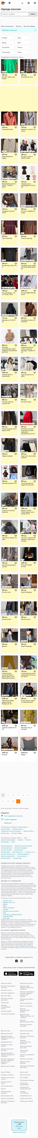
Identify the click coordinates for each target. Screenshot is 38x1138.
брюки (5, 906)
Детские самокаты (26, 1003)
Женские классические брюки (23, 846)
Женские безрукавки (20, 848)
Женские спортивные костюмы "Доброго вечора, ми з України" (27, 994)
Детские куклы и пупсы (6, 1082)
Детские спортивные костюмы (8, 1101)
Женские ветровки (6, 850)
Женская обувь (6, 995)
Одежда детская (6, 1042)
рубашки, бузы (7, 902)
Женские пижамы (17, 833)
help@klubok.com (26, 1096)
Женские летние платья (8, 854)
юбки (4, 913)
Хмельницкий (5, 842)
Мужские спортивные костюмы (27, 1036)
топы (13, 902)
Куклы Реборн (5, 1072)
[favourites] (9, 3)
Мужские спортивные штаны (27, 1055)
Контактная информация (24, 1083)
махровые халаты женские (10, 911)
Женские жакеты (6, 858)
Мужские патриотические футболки (25, 1042)
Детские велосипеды (8, 1066)
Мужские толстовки (26, 1059)
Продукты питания (7, 1075)
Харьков (20, 840)
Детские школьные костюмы (7, 1049)
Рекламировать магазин (16, 57)
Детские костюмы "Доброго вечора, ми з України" (8, 1037)
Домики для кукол (7, 1033)
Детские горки (5, 1031)
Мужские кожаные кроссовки (26, 1046)
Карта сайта (24, 1072)
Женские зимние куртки (8, 856)
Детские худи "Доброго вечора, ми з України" (27, 1016)
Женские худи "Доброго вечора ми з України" (26, 987)
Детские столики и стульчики (26, 1025)
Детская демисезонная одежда (25, 1010)
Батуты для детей (7, 1086)
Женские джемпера (6, 846)
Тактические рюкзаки (8, 1014)
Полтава (27, 840)
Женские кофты (6, 1011)
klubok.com (3, 3)
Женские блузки (22, 827)
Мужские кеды (24, 1033)
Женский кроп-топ (18, 852)
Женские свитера (18, 829)
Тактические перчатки (24, 1051)
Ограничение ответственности (25, 1088)
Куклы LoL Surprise (26, 1006)
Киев (25, 838)
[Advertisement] (19, 20)
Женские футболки (6, 848)
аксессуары (6, 918)
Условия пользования (24, 1092)
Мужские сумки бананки (25, 1062)
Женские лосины (28, 831)
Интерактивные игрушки (6, 1092)
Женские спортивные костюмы (8, 986)
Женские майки (5, 829)
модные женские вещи (26, 946)
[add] (22, 3)
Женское (18, 26)
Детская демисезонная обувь (27, 1021)
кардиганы (11, 907)
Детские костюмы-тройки (7, 1045)
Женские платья (6, 990)
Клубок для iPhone (26, 1098)
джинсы (5, 904)
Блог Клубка (24, 1077)
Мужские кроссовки (26, 1031)
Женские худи (5, 833)
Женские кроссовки (26, 983)
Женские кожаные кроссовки (7, 999)
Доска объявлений (7, 26)
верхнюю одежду (8, 916)
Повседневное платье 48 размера (11, 831)
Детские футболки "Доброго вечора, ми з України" (8, 1054)
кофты (5, 907)
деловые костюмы (16, 914)
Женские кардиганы (23, 854)
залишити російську (19, 1132)
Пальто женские (22, 856)
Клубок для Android (26, 1101)
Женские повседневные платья (6, 1007)
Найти (32, 14)
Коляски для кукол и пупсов (7, 1078)
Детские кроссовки (7, 1096)
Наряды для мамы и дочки (27, 999)
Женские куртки (18, 850)
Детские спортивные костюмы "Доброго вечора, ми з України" (8, 1061)
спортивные (6, 914)
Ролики (3, 1089)
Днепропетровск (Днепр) (8, 840)
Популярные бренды (27, 1080)
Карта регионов (25, 1075)
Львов (13, 842)
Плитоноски (5, 1002)
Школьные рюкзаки (7, 1098)
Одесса (19, 838)
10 (13, 801)
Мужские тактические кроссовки (27, 1066)
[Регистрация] (35, 3)
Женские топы (30, 852)
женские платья (7, 900)
